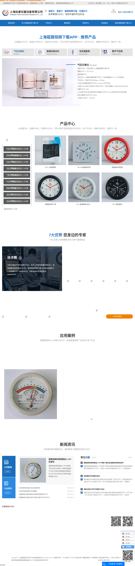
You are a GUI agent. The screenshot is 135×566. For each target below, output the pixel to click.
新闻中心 (86, 23)
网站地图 (98, 3)
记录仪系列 (10, 162)
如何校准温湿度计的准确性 (28, 491)
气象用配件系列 (12, 175)
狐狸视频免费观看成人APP (65, 3)
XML (108, 3)
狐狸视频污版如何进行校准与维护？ (34, 497)
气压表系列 (10, 182)
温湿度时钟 (10, 201)
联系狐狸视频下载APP (123, 23)
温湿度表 (9, 195)
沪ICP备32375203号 (69, 557)
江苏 (112, 557)
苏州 (118, 557)
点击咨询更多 (117, 316)
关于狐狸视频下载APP (30, 23)
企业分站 (91, 3)
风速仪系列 (10, 149)
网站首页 (11, 23)
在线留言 (104, 23)
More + (130, 457)
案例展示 (67, 23)
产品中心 (48, 23)
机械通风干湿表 (12, 155)
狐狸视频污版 (49, 3)
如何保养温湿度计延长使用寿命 (29, 488)
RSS (104, 3)
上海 (115, 557)
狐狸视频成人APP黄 (36, 3)
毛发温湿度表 (11, 168)
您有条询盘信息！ (120, 3)
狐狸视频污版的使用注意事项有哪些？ (34, 494)
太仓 (99, 560)
